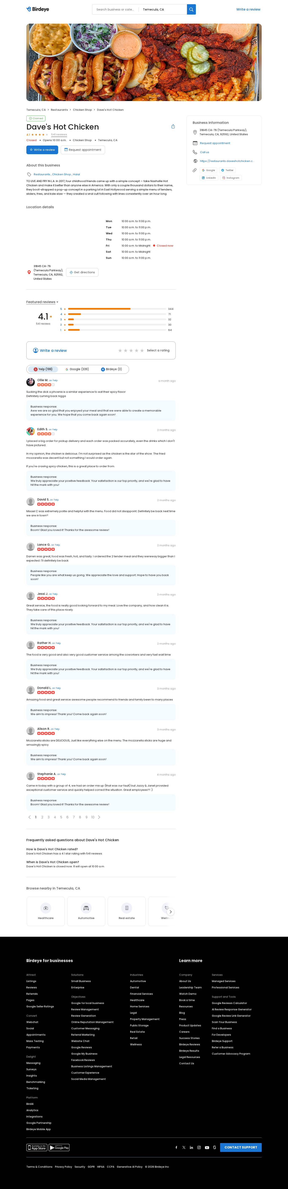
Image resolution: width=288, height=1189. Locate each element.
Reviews (31, 987)
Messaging (33, 1063)
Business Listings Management (91, 1066)
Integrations (34, 1116)
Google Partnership (38, 1123)
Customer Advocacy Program (231, 1053)
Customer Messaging (85, 1028)
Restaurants (59, 110)
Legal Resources (189, 1057)
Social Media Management (88, 1079)
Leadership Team (190, 987)
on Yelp (53, 380)
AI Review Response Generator (232, 1009)
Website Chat (80, 1041)
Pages (30, 1000)
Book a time (187, 1000)
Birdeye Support (222, 1041)
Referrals (32, 994)
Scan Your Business (224, 1022)
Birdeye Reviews (189, 1044)
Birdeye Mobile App (38, 1129)
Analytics (32, 1110)
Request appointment (85, 150)
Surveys (31, 1069)
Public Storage (139, 1025)
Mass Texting (35, 1041)
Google (210, 170)
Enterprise (77, 987)
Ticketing (32, 1088)
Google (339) (79, 369)
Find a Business (222, 1028)
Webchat (32, 1022)
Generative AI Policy (130, 1167)
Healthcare (137, 1000)
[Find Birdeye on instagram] (199, 1147)
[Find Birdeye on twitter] (184, 1147)
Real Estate (137, 1032)
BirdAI (30, 1104)
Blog (182, 1013)
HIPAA (100, 1167)
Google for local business (87, 1003)
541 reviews (59, 134)
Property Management (145, 1019)
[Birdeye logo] (38, 9)
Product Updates (190, 1025)
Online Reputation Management (92, 1022)
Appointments (36, 1034)
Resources (186, 1006)
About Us (185, 981)
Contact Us (186, 1063)
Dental (134, 987)
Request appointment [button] (215, 143)
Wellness (136, 1044)
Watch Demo (187, 994)
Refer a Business (222, 1047)
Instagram (233, 177)
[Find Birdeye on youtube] (207, 1147)
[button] (99, 817)
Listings (31, 981)
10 (92, 817)
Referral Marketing (83, 1034)
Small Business (81, 981)
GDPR (91, 1167)
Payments (33, 1047)
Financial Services (141, 994)
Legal (133, 1013)
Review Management (85, 1009)
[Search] (191, 9)
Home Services (139, 1006)
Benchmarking (35, 1082)
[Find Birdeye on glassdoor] (214, 1147)
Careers (184, 1032)
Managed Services (224, 981)
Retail (133, 1038)
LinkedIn (211, 177)
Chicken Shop (82, 110)
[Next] (170, 912)
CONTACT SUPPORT (241, 1147)
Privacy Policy (63, 1167)
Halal (76, 174)
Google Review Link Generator (231, 1016)
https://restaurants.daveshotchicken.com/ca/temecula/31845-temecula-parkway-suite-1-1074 (228, 161)
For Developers (221, 1034)
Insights (31, 1075)
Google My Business (84, 1053)
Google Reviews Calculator (229, 1003)
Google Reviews (81, 1047)
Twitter (229, 170)
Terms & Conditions (39, 1167)
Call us (204, 152)
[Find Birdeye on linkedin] (191, 1147)
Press (182, 1019)
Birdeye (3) (114, 369)
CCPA (110, 1167)
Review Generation (83, 1016)
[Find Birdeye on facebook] (176, 1147)
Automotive (138, 981)
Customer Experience (85, 1072)
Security (80, 1167)
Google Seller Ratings (40, 1006)
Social (30, 1028)
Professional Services (225, 987)
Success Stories (189, 1038)
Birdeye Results (189, 1051)
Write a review (248, 9)
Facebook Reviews (83, 1060)
